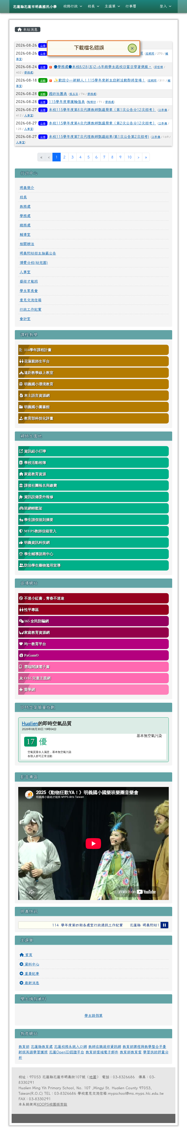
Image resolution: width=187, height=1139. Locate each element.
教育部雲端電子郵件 (102, 1052)
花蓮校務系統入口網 (70, 1046)
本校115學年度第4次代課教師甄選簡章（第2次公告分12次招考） (102, 123)
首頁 (28, 955)
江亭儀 (162, 109)
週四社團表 (58, 93)
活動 (43, 80)
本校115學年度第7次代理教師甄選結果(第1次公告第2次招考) (99, 136)
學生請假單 (93, 1015)
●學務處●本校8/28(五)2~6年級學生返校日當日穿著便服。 (103, 66)
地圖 (92, 1077)
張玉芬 (73, 93)
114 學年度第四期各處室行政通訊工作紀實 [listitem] (78, 925)
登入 (163, 6)
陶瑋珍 (91, 101)
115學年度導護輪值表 (67, 101)
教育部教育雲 (131, 1052)
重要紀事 (31, 973)
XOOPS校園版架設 (52, 1104)
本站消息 (30, 29)
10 (129, 157)
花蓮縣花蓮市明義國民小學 (35, 6)
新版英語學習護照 (33, 1052)
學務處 (28, 72)
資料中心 (31, 964)
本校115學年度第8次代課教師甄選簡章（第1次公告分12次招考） (102, 109)
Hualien (30, 723)
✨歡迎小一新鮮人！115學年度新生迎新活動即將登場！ (99, 80)
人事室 (28, 115)
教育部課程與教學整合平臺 (144, 1046)
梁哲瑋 (158, 67)
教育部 (23, 1046)
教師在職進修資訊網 (104, 1046)
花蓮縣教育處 (42, 1046)
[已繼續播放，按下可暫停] (164, 925)
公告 (43, 45)
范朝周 (149, 53)
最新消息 (31, 983)
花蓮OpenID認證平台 (66, 1052)
